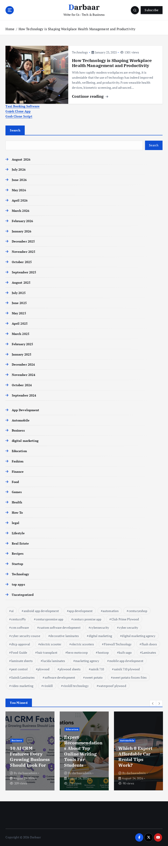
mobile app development (126, 661)
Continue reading (88, 96)
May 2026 (19, 190)
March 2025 (20, 334)
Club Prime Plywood (125, 619)
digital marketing (25, 441)
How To (17, 513)
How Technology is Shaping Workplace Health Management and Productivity (77, 29)
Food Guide (19, 652)
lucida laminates (53, 661)
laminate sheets (22, 661)
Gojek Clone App (18, 111)
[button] (153, 703)
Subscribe (151, 10)
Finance (18, 472)
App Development (25, 410)
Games (17, 492)
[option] (29, 750)
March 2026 (20, 211)
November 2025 (23, 252)
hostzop (103, 652)
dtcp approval (20, 644)
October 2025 (22, 262)
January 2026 (21, 231)
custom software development (59, 627)
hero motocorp (77, 652)
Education (19, 451)
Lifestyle (18, 533)
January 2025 (21, 354)
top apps (18, 584)
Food (15, 482)
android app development (41, 611)
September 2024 (24, 395)
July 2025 (18, 293)
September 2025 (24, 272)
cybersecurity (99, 627)
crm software (20, 627)
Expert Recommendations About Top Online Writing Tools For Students (83, 751)
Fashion (17, 461)
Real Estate (20, 543)
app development (81, 611)
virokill (48, 686)
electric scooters (82, 644)
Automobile (21, 420)
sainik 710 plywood (127, 669)
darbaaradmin (27, 773)
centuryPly (18, 619)
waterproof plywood (112, 686)
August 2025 (21, 283)
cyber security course (25, 636)
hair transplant (47, 652)
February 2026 (22, 221)
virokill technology (76, 686)
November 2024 (23, 375)
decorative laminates (64, 636)
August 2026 (21, 159)
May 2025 (19, 313)
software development (60, 677)
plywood (43, 669)
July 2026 (18, 170)
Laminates (149, 652)
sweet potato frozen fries (130, 677)
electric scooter (50, 644)
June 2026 (19, 180)
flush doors (149, 644)
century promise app (87, 619)
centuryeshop (138, 611)
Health (17, 502)
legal (15, 523)
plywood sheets (70, 669)
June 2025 (19, 303)
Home (9, 29)
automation (111, 611)
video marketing (22, 686)
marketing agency (87, 661)
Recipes (17, 554)
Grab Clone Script (18, 116)
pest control (19, 669)
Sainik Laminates (23, 677)
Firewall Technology (118, 644)
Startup (17, 564)
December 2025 (23, 241)
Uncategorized (22, 595)
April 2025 (20, 324)
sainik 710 (97, 669)
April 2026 (20, 200)
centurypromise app (49, 619)
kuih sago (125, 652)
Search (15, 130)
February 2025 (22, 344)
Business (18, 430)
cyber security (128, 627)
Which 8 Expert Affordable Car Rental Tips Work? (135, 756)
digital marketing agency (138, 636)
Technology (80, 52)
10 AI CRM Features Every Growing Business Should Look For (30, 756)
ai (12, 611)
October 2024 (22, 385)
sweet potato (94, 677)
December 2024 (23, 364)
